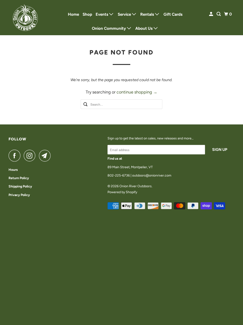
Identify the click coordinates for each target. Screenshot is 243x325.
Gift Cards (173, 14)
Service (125, 14)
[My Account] (211, 14)
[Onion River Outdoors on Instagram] (31, 156)
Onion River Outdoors (135, 186)
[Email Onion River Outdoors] (46, 156)
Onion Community (109, 28)
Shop (87, 14)
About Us (144, 28)
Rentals (147, 14)
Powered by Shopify (122, 192)
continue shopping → (137, 92)
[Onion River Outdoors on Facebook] (16, 156)
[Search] (219, 14)
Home (73, 14)
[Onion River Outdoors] (25, 17)
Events (102, 14)
